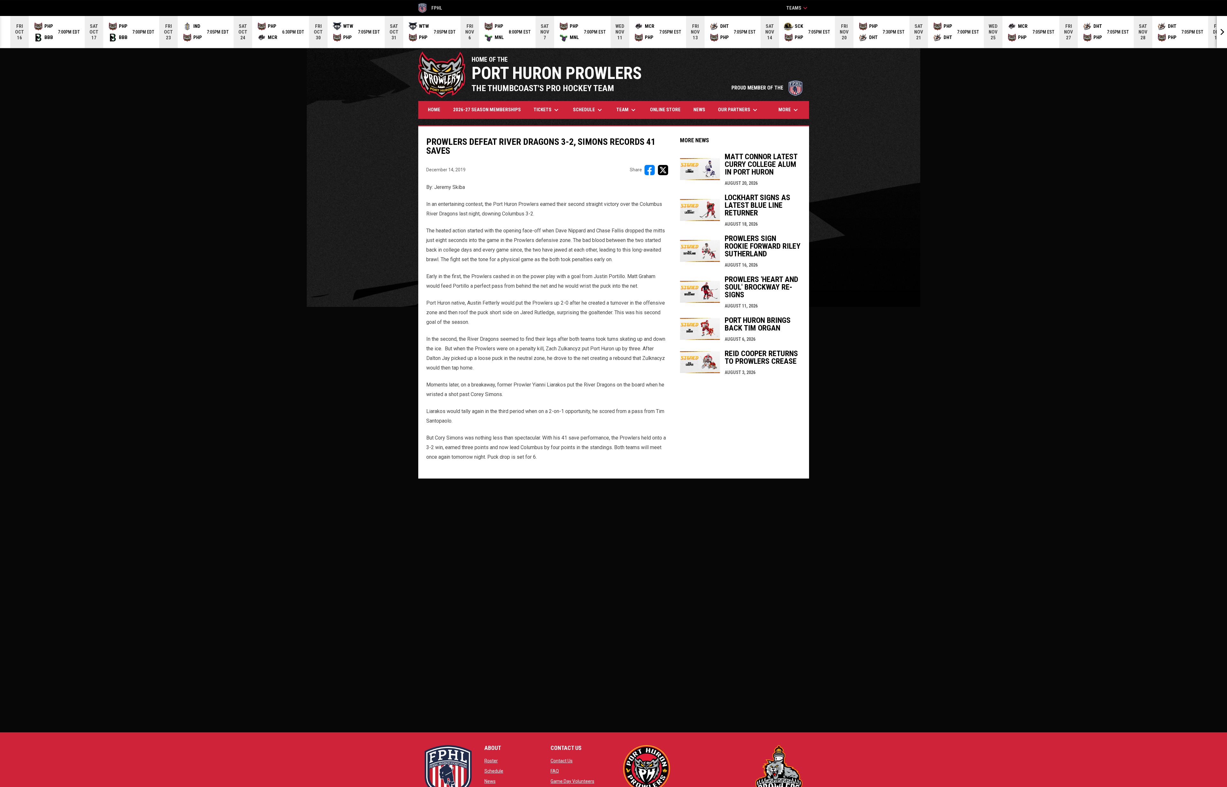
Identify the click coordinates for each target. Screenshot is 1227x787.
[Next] (1222, 32)
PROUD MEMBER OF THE (767, 88)
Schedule (493, 771)
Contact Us (562, 760)
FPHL (430, 9)
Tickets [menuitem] (547, 110)
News (490, 781)
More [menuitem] (788, 110)
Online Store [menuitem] (667, 109)
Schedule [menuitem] (588, 110)
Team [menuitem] (626, 110)
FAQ (555, 771)
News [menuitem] (699, 110)
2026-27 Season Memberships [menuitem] (487, 110)
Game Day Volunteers (572, 781)
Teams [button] (797, 8)
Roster (491, 760)
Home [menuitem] (434, 110)
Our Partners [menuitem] (738, 110)
